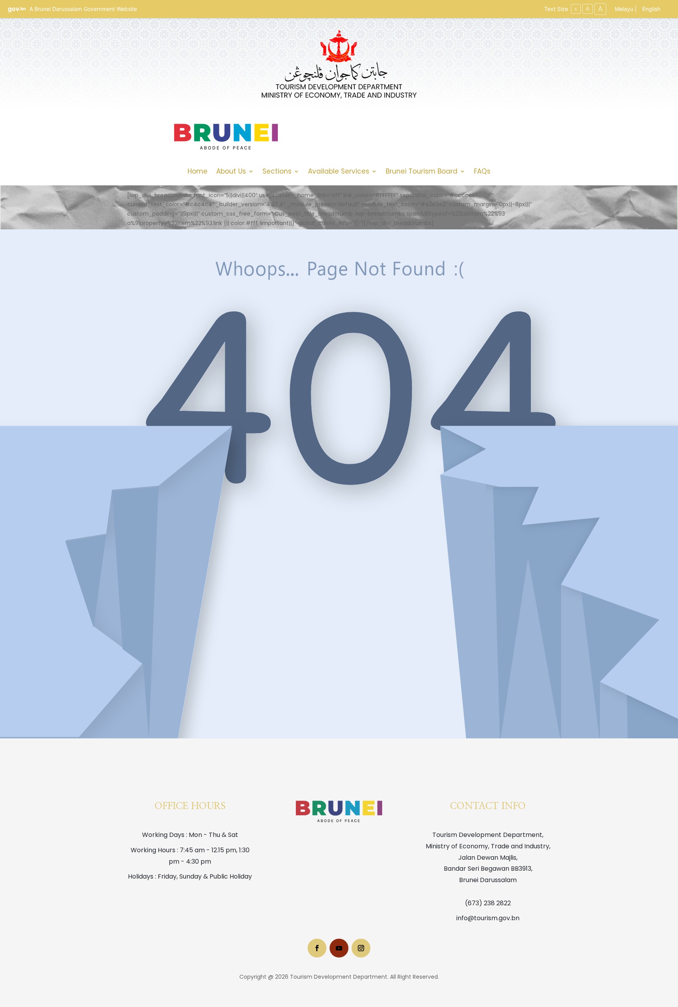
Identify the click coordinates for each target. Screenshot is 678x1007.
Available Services (338, 172)
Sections (277, 172)
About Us (231, 172)
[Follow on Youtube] (339, 948)
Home (198, 172)
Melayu (624, 8)
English (651, 8)
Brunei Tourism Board (421, 172)
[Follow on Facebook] (317, 948)
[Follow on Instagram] (361, 948)
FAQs (482, 172)
